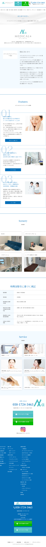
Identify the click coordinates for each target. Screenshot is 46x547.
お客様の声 (2, 450)
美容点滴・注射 (23, 482)
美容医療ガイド (40, 9)
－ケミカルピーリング (13, 469)
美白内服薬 (20, 9)
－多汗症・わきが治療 (25, 467)
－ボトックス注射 (24, 471)
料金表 (12, 9)
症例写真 (15, 9)
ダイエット (34, 9)
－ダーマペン (11, 467)
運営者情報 (19, 542)
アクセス (24, 9)
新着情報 (1, 455)
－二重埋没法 (23, 448)
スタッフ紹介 (2, 448)
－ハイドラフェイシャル (13, 461)
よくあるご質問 (3, 453)
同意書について (10, 542)
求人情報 (1, 461)
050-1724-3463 (23, 404)
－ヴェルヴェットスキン (13, 459)
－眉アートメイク (12, 450)
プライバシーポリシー (36, 542)
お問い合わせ (26, 542)
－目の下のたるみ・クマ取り (26, 453)
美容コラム (29, 9)
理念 (44, 9)
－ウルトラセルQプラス (25, 461)
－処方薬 (23, 486)
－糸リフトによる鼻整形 (26, 455)
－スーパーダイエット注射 (26, 480)
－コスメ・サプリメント (26, 488)
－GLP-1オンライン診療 (25, 477)
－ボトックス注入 (24, 457)
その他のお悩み (23, 484)
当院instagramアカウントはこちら (23, 433)
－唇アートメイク (12, 453)
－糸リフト (23, 463)
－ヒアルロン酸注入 (25, 459)
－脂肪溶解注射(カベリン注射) (27, 473)
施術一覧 (8, 9)
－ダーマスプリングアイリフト (27, 450)
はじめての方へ (3, 446)
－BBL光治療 (11, 463)
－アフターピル (24, 490)
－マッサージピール (12, 457)
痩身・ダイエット (23, 469)
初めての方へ (3, 9)
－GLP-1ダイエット (25, 475)
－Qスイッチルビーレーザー (14, 465)
